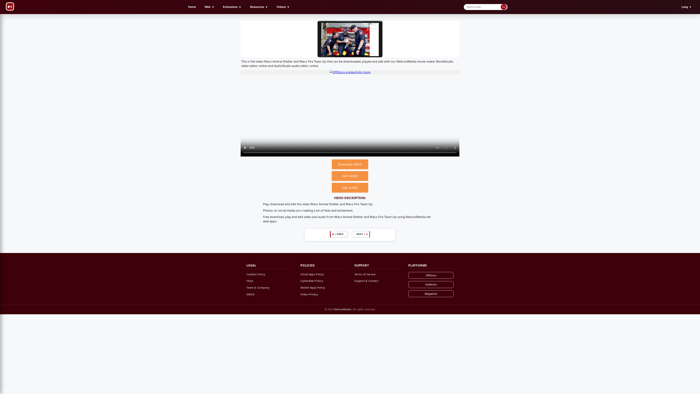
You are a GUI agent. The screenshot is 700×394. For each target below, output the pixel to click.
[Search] (504, 7)
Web (209, 7)
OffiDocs (431, 275)
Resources (259, 7)
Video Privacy (309, 294)
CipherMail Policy (311, 281)
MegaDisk (431, 294)
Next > (361, 234)
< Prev (339, 234)
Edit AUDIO (350, 188)
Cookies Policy (255, 274)
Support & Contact (366, 281)
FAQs (249, 281)
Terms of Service (365, 274)
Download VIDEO (350, 164)
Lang (687, 7)
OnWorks (431, 284)
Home (192, 7)
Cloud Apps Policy (312, 274)
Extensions (232, 7)
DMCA (250, 294)
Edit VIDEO (350, 176)
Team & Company (257, 287)
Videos (283, 7)
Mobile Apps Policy (312, 287)
